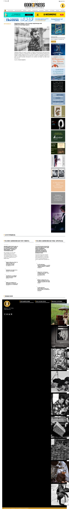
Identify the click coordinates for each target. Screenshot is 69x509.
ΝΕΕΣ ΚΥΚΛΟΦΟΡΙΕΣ (18, 10)
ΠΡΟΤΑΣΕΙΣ (7, 285)
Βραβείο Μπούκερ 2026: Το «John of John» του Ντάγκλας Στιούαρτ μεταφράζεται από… (12, 264)
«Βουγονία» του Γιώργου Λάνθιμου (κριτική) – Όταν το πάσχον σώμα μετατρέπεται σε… (43, 273)
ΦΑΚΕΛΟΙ (57, 10)
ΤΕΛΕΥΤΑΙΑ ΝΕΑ (10, 10)
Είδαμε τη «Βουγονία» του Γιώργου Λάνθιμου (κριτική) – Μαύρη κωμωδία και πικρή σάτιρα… (43, 281)
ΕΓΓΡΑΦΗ (53, 41)
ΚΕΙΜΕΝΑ (46, 10)
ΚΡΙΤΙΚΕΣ (24, 10)
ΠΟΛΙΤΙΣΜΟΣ (41, 10)
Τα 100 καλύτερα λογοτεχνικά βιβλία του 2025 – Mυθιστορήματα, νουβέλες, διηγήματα (43, 266)
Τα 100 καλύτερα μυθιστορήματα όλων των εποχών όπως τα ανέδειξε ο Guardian (43, 289)
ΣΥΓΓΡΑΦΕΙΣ (52, 10)
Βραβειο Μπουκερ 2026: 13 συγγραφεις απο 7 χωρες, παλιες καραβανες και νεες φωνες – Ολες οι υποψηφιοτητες (11, 248)
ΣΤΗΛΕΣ (29, 10)
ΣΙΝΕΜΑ (39, 283)
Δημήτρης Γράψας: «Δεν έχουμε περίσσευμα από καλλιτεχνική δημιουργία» (28, 24)
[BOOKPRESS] (34, 5)
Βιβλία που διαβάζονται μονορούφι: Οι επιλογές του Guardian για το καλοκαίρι (12, 283)
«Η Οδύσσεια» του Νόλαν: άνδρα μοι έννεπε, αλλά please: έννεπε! (11, 276)
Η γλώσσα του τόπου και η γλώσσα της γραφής (11, 270)
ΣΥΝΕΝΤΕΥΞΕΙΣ (35, 10)
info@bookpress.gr (7, 309)
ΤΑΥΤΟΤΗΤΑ (63, 10)
